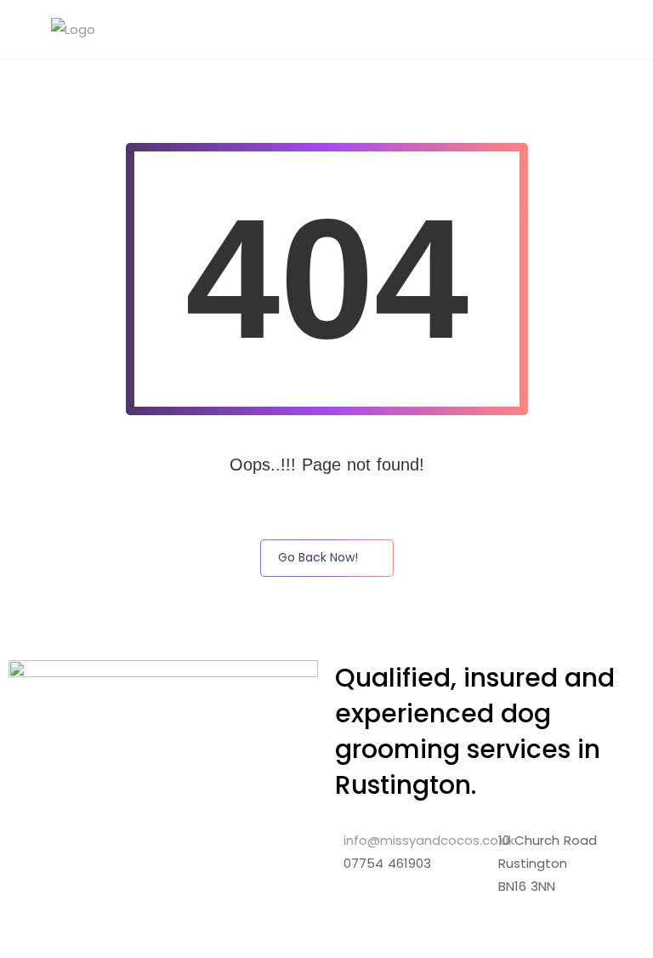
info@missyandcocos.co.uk (429, 840)
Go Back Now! (318, 557)
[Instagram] (410, 913)
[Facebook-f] (365, 913)
